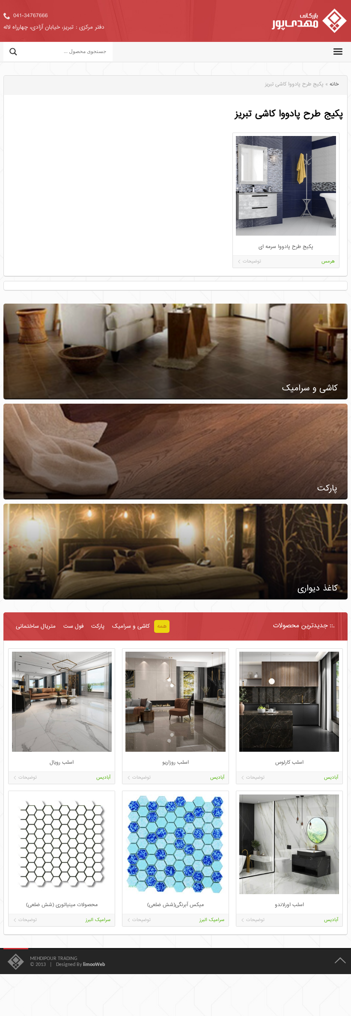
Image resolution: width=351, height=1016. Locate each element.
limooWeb (94, 964)
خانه (334, 84)
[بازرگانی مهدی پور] (309, 21)
